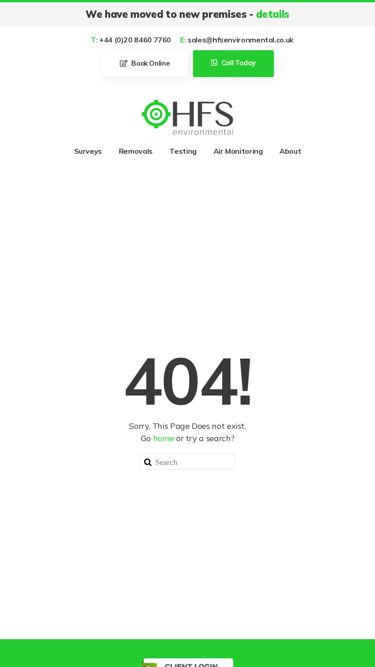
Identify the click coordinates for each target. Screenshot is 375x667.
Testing (182, 151)
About (290, 151)
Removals (136, 151)
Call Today (238, 62)
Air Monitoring (238, 151)
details (272, 14)
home (163, 438)
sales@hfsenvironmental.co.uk (237, 39)
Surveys (88, 151)
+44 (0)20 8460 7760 (131, 39)
